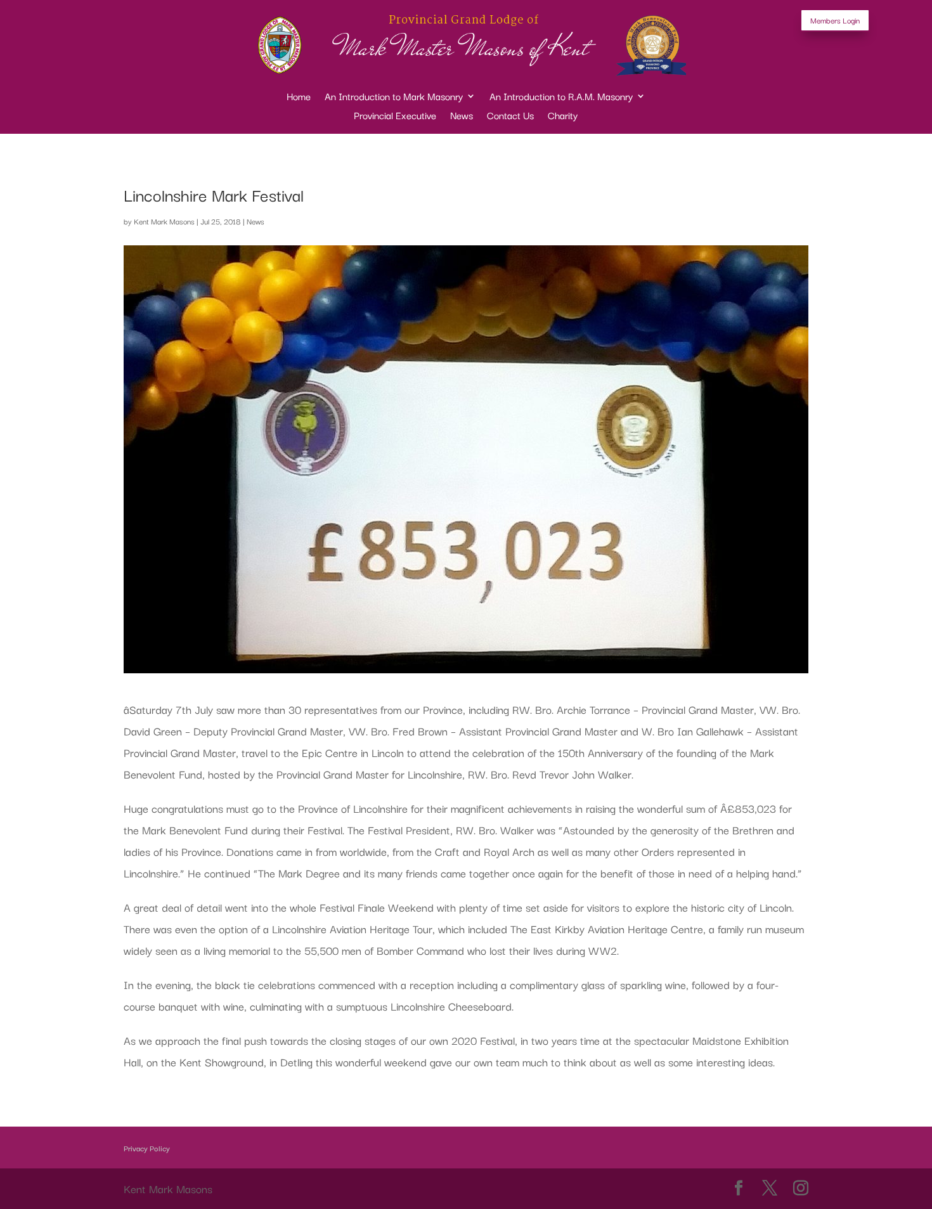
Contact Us (510, 116)
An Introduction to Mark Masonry (394, 97)
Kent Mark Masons (164, 221)
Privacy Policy (147, 1148)
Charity (563, 116)
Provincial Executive (395, 116)
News (461, 116)
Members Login (835, 20)
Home (299, 97)
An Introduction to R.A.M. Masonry (561, 97)
